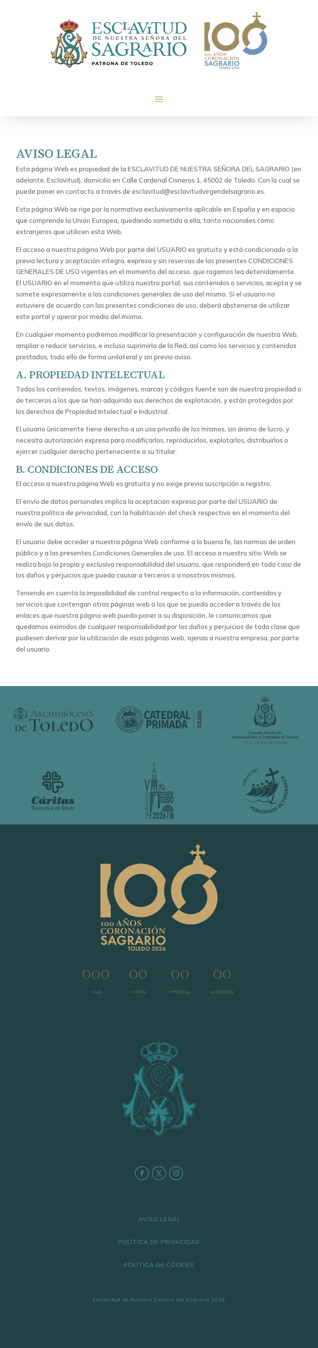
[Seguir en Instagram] (176, 1173)
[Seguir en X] (159, 1173)
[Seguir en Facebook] (142, 1173)
